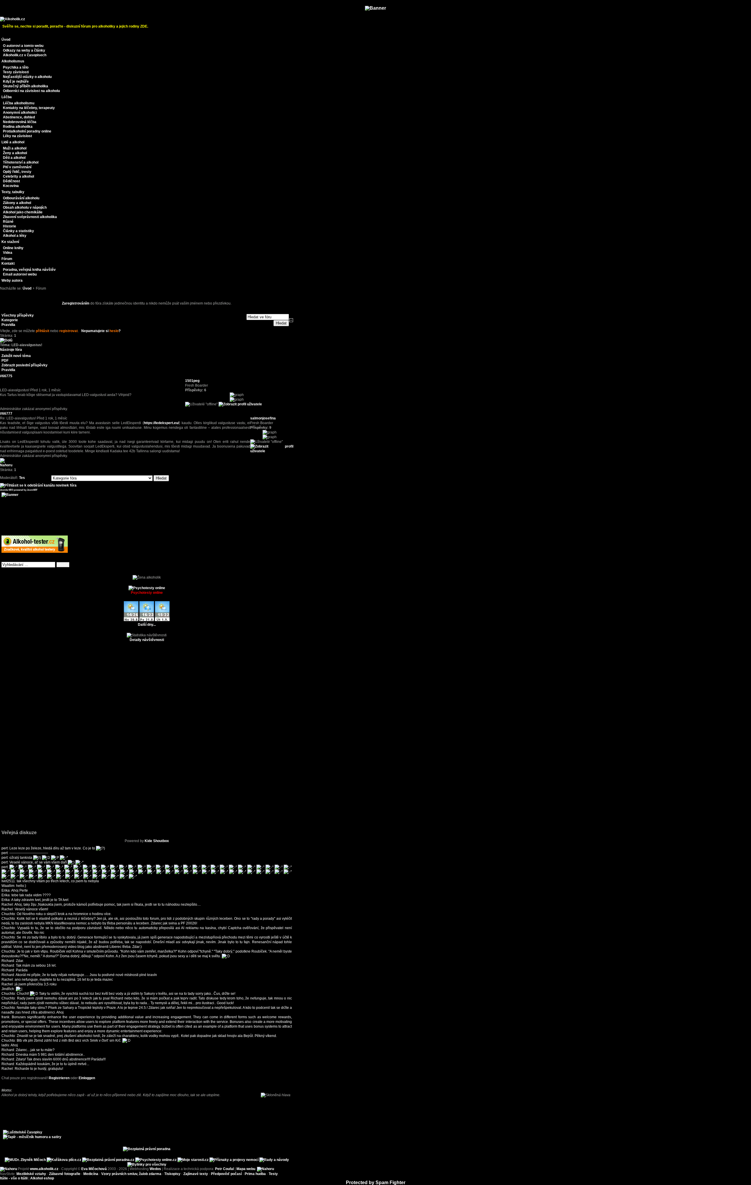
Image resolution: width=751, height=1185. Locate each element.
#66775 (6, 376)
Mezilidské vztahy (31, 1174)
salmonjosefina (263, 418)
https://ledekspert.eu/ (161, 423)
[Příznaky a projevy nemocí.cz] (233, 1160)
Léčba (6, 97)
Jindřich (7, 989)
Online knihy (13, 248)
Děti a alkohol (14, 158)
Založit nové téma (16, 356)
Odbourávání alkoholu (21, 198)
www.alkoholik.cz (44, 1169)
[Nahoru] (8, 1169)
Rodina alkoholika (18, 127)
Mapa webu (245, 1169)
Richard (7, 961)
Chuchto (8, 914)
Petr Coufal (224, 1169)
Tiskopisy (172, 1174)
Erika (5, 890)
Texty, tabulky (12, 192)
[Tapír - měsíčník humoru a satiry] (32, 1137)
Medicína (90, 1174)
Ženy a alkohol (15, 153)
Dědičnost (11, 181)
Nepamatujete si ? (101, 331)
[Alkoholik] (12, 19)
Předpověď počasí (226, 1174)
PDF (5, 360)
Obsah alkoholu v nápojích (25, 207)
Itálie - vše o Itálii (14, 1178)
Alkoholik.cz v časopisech (24, 55)
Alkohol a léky (14, 236)
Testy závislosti (16, 72)
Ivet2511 (8, 881)
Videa (7, 253)
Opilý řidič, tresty (17, 172)
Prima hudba (255, 1174)
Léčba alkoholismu (18, 103)
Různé (8, 222)
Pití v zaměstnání (17, 167)
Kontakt (8, 263)
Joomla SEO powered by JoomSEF (19, 490)
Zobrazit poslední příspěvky (24, 365)
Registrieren (59, 1078)
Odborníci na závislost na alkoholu (31, 91)
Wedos (155, 1169)
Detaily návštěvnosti (147, 640)
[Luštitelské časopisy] (22, 1132)
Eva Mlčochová (94, 1169)
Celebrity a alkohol (18, 176)
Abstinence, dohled (19, 117)
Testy (273, 1174)
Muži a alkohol (14, 148)
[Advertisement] (146, 293)
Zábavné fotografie (64, 1174)
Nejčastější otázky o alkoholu (27, 77)
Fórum (6, 259)
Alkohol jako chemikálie (23, 212)
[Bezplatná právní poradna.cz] (108, 1160)
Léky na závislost (17, 136)
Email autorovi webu (20, 274)
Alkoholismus (12, 61)
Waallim (7, 886)
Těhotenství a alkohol (20, 162)
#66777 (6, 414)
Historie (9, 226)
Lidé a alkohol (12, 142)
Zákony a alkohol (17, 203)
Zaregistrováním (75, 303)
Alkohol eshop (42, 1178)
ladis (5, 1045)
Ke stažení (10, 242)
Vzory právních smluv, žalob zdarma (131, 1174)
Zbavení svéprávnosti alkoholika (30, 217)
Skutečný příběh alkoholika (25, 86)
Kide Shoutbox (157, 841)
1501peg (192, 381)
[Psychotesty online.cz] (156, 1160)
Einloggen (87, 1078)
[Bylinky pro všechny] (146, 1164)
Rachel (7, 904)
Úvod (5, 40)
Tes (22, 478)
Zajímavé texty (195, 1174)
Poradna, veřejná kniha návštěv (29, 270)
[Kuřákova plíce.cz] (64, 1160)
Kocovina (11, 186)
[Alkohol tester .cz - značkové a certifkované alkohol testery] (34, 552)
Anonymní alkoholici (20, 112)
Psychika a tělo (15, 67)
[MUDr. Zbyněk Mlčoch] (25, 1160)
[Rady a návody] (274, 1160)
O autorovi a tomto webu (23, 46)
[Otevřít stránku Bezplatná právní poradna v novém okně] (146, 1149)
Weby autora (12, 280)
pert (4, 848)
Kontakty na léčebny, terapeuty (29, 108)
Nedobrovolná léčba (19, 122)
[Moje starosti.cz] (193, 1160)
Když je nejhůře (16, 81)
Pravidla (8, 370)
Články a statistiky (18, 231)
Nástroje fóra (11, 350)
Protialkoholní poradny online (27, 131)
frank (5, 1017)
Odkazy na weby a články (24, 50)
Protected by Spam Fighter (375, 1182)
